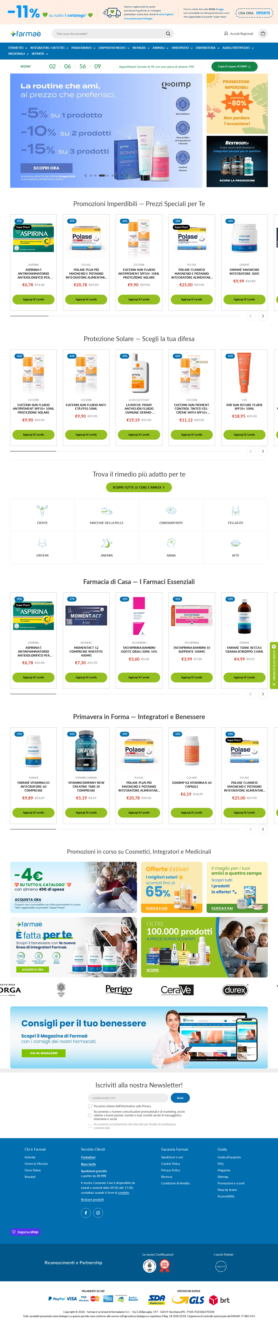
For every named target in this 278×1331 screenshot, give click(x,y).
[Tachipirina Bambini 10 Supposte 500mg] (192, 616)
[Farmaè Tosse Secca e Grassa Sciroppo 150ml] (244, 616)
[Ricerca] (168, 33)
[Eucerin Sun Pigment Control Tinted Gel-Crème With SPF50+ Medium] (192, 373)
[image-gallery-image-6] (181, 989)
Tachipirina (139, 642)
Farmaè (244, 264)
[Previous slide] (85, 175)
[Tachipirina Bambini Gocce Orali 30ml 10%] (139, 616)
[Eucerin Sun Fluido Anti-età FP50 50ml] (86, 373)
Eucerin (139, 264)
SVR (244, 400)
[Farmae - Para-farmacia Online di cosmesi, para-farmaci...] (73, 887)
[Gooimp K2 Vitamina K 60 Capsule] (192, 751)
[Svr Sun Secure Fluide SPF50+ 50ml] (244, 373)
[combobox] (113, 33)
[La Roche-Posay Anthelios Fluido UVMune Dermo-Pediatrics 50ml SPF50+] (139, 373)
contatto (123, 1192)
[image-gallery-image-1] (239, 989)
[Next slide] (126, 175)
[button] (91, 176)
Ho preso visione (122, 1106)
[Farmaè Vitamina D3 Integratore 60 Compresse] (33, 751)
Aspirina (33, 264)
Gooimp (192, 777)
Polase (86, 264)
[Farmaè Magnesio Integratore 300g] (244, 238)
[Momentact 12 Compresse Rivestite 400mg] (86, 616)
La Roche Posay (139, 400)
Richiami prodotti (92, 1199)
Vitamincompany (86, 777)
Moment (86, 642)
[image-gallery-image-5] (123, 989)
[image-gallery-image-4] (65, 989)
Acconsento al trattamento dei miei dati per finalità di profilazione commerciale (135, 1126)
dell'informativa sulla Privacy (133, 1106)
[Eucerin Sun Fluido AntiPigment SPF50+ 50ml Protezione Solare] (139, 238)
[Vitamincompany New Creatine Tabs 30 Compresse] (86, 751)
